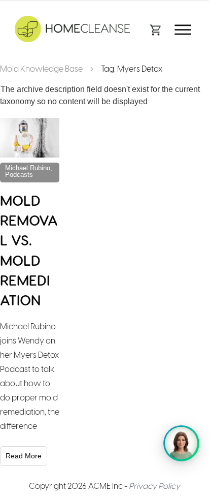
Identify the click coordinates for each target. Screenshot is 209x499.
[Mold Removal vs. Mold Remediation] (29, 138)
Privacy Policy (154, 486)
